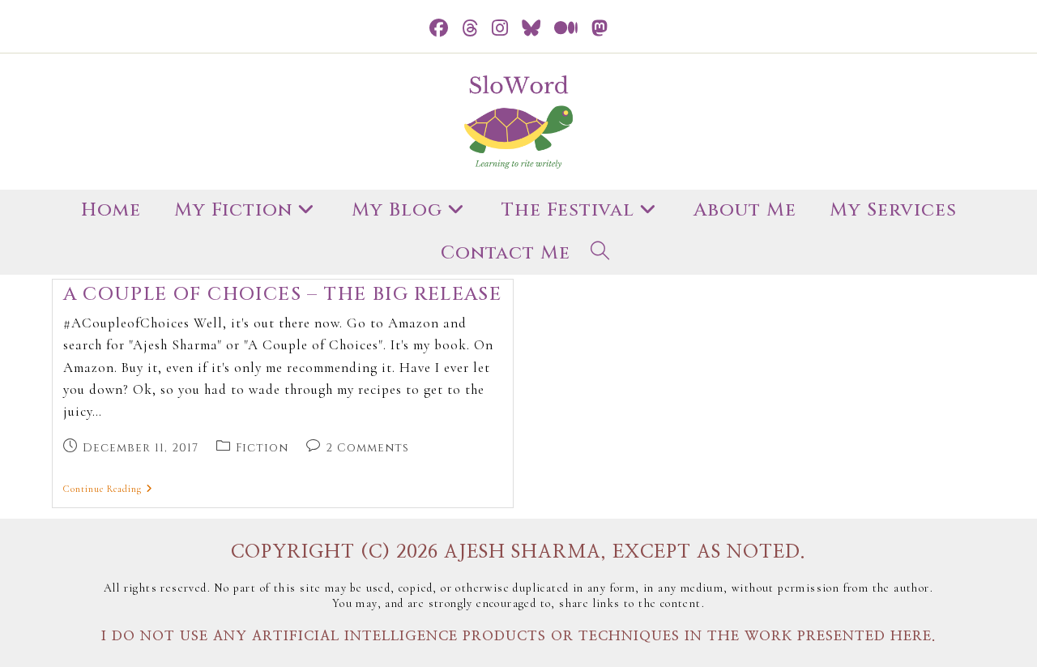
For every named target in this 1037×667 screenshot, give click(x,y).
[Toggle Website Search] (600, 254)
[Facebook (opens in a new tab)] (439, 29)
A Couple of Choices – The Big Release (282, 294)
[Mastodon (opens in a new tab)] (600, 29)
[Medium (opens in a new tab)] (566, 29)
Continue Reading (108, 488)
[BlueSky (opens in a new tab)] (531, 29)
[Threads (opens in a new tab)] (470, 29)
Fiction (262, 447)
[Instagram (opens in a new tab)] (500, 29)
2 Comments (367, 447)
